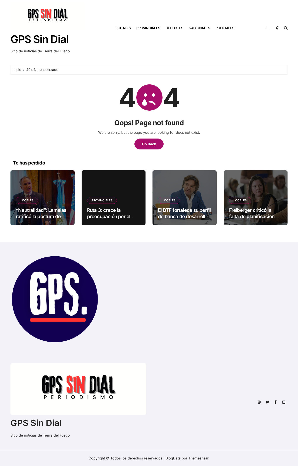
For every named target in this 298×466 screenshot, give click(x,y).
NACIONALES (199, 28)
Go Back (149, 144)
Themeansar (198, 458)
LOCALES (123, 28)
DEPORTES (174, 28)
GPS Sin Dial (39, 39)
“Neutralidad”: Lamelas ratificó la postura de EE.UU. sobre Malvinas (41, 216)
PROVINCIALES (148, 28)
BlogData (173, 458)
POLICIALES (225, 28)
